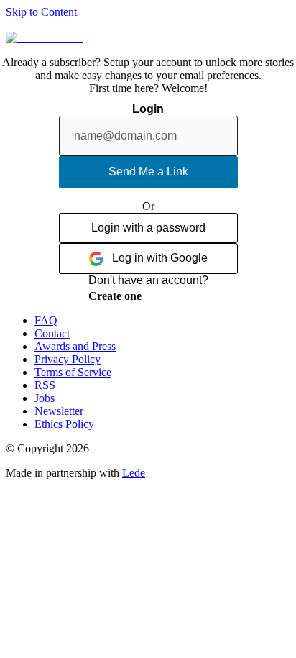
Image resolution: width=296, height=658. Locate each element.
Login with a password (148, 227)
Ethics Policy (64, 424)
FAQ (45, 320)
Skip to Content (41, 12)
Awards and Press (75, 346)
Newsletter (58, 411)
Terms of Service (72, 372)
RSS (44, 385)
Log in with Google (160, 258)
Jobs (44, 398)
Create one (115, 296)
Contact (52, 333)
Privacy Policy (67, 359)
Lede (133, 473)
